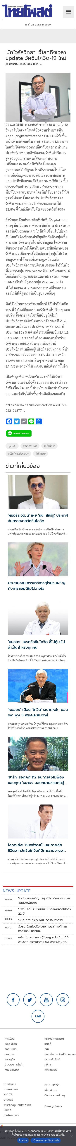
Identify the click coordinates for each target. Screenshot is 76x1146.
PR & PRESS (51, 1085)
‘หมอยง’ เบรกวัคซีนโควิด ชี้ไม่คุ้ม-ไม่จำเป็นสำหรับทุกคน (36, 644)
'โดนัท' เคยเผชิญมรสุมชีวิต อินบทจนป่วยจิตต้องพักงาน (44, 900)
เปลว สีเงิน (11, 1044)
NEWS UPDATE (16, 891)
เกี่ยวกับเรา (50, 1090)
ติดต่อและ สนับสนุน (55, 1095)
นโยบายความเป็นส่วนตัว (45, 1140)
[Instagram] (63, 1000)
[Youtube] (46, 1000)
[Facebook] (13, 1000)
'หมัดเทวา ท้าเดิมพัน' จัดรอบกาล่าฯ (40, 920)
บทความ (9, 1054)
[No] (71, 1136)
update (12, 446)
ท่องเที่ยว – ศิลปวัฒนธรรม (60, 1054)
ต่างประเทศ (10, 1084)
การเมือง (10, 1039)
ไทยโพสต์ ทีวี (11, 1115)
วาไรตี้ (47, 1044)
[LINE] (38, 1016)
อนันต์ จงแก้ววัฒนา (18, 453)
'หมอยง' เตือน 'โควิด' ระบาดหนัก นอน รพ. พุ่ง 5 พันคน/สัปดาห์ (38, 712)
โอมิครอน (40, 453)
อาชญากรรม (11, 1089)
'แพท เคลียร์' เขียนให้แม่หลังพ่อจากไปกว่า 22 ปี (44, 911)
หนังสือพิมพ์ (12, 1070)
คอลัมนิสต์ (10, 1049)
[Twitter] (30, 1000)
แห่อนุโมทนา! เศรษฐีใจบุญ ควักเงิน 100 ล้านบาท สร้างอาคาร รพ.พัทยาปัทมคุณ (43, 939)
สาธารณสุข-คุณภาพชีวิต (17, 1105)
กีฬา (46, 1049)
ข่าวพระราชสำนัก (14, 1065)
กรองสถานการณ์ (54, 1039)
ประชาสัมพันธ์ (52, 1059)
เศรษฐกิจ (10, 1059)
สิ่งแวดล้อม (51, 1070)
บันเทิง (7, 1110)
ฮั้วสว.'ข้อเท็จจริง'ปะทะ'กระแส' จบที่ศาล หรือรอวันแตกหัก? (42, 928)
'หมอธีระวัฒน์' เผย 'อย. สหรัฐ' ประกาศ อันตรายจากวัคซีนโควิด (38, 518)
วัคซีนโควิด (49, 446)
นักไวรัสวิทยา (30, 446)
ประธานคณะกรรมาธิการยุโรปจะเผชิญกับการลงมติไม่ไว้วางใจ (36, 585)
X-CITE (8, 1095)
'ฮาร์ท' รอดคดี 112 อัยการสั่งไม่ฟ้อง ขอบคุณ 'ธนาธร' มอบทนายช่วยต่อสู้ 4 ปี (38, 782)
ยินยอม (23, 1140)
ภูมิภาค (48, 1065)
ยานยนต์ (8, 1100)
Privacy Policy (53, 1106)
